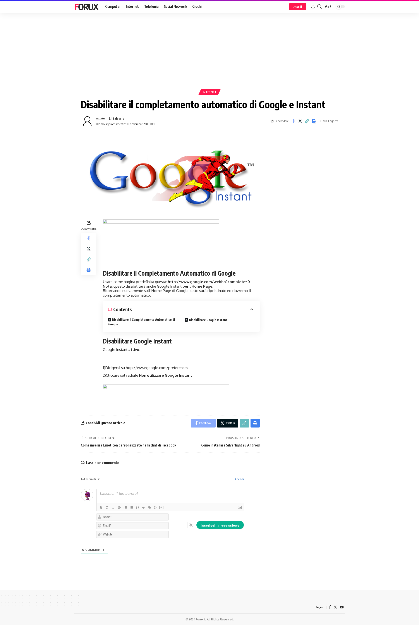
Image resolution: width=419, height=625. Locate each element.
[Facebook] (330, 607)
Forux (86, 6)
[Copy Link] (307, 121)
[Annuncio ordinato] (125, 507)
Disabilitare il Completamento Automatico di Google (141, 322)
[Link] (150, 507)
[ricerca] (319, 6)
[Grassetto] (101, 507)
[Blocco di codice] (144, 507)
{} (155, 507)
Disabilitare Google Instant (208, 320)
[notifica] (313, 6)
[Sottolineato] (113, 507)
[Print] (314, 121)
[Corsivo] (107, 507)
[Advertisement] (209, 58)
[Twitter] (335, 607)
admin (100, 118)
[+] (161, 507)
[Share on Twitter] (300, 121)
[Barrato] (119, 507)
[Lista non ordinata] (131, 507)
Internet (209, 92)
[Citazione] (137, 507)
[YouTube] (342, 607)
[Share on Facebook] (293, 121)
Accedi (239, 479)
